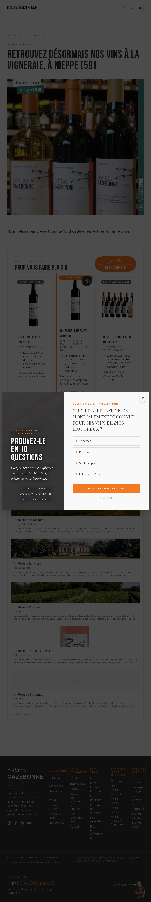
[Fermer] (143, 398)
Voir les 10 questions (106, 488)
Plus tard (106, 498)
